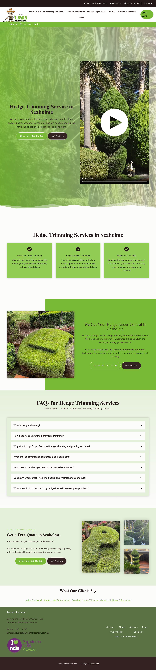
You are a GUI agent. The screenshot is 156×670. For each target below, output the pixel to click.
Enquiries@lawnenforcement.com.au (31, 633)
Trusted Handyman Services (80, 12)
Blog (144, 627)
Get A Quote (144, 14)
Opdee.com (94, 664)
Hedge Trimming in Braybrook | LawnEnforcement (106, 600)
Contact (148, 3)
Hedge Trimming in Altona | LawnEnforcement (47, 600)
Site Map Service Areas (126, 636)
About (82, 17)
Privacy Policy (116, 632)
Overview (76, 600)
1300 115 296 (20, 629)
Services (133, 627)
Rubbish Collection (127, 12)
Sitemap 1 (138, 632)
